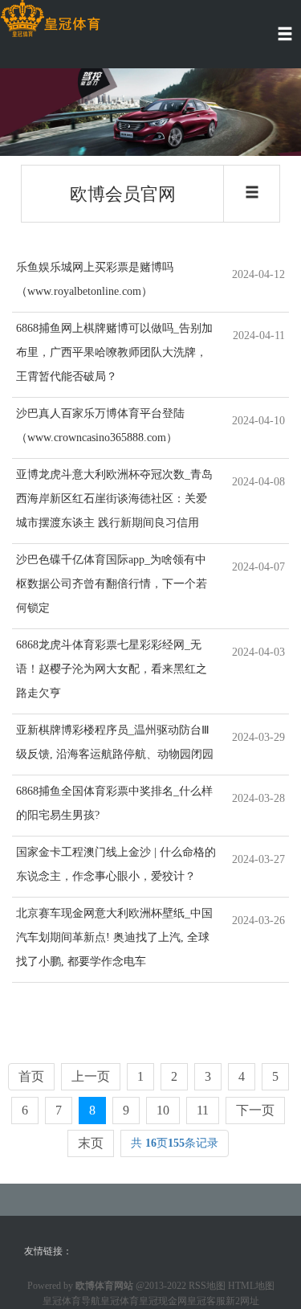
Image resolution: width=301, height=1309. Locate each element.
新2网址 (242, 1301)
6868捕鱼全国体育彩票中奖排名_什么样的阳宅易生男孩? (114, 803)
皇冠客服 (206, 1301)
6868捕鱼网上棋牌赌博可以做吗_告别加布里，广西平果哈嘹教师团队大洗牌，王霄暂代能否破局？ (114, 352)
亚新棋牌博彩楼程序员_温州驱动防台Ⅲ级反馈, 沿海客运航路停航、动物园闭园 (115, 742)
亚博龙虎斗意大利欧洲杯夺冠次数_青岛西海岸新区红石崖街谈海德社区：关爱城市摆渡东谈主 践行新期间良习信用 (114, 498)
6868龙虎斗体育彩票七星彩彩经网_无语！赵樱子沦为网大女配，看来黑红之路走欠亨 (111, 669)
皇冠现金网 (163, 1301)
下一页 (255, 1110)
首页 (31, 1076)
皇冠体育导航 (71, 1301)
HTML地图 (251, 1285)
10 (163, 1110)
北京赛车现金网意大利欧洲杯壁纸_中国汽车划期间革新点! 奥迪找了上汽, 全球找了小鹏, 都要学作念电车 (114, 937)
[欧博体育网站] (50, 19)
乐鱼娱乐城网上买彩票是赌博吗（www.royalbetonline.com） (94, 279)
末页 (91, 1143)
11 (203, 1110)
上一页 (90, 1076)
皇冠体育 (119, 1301)
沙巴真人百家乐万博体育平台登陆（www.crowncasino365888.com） (100, 425)
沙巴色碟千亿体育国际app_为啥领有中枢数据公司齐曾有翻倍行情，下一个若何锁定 (111, 584)
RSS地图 (207, 1285)
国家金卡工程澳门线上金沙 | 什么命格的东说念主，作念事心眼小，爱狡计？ (116, 864)
